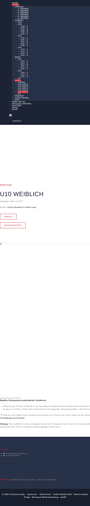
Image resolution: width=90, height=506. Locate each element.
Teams (41, 154)
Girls (46, 154)
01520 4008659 (13, 455)
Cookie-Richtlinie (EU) (62, 494)
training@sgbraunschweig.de (12, 418)
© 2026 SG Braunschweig (13, 494)
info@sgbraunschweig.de (16, 453)
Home (36, 154)
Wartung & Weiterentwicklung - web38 (49, 497)
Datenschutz (45, 494)
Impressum (32, 494)
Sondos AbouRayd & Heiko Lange (21, 207)
